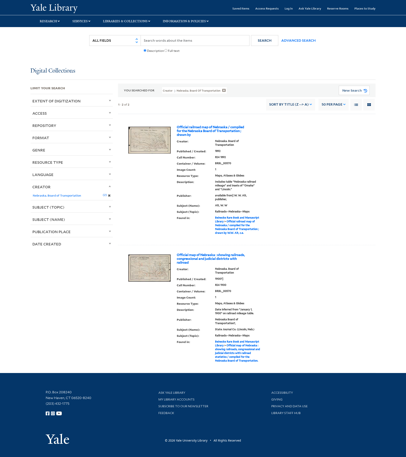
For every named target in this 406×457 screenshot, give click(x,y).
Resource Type (47, 162)
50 (332, 104)
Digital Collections (52, 71)
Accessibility (282, 392)
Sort (289, 104)
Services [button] (80, 21)
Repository (44, 125)
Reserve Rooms (337, 8)
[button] (264, 40)
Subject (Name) (48, 219)
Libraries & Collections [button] (125, 21)
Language (42, 174)
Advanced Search (298, 41)
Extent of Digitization (56, 100)
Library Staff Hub (286, 413)
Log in (289, 8)
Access (39, 113)
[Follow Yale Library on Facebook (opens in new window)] (47, 413)
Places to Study (365, 8)
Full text (174, 50)
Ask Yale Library (310, 8)
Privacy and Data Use (289, 406)
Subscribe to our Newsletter (183, 406)
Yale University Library (56, 8)
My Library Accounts (176, 399)
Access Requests (267, 8)
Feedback (166, 413)
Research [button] (48, 21)
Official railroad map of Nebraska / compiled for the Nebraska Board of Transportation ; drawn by (210, 131)
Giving (277, 399)
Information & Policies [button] (184, 21)
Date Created (46, 243)
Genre (38, 150)
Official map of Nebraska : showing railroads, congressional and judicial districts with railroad (211, 258)
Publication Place (51, 231)
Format (40, 137)
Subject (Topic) (48, 207)
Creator (41, 186)
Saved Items (240, 8)
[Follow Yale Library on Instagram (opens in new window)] (53, 413)
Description (155, 50)
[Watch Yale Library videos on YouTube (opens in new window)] (59, 413)
